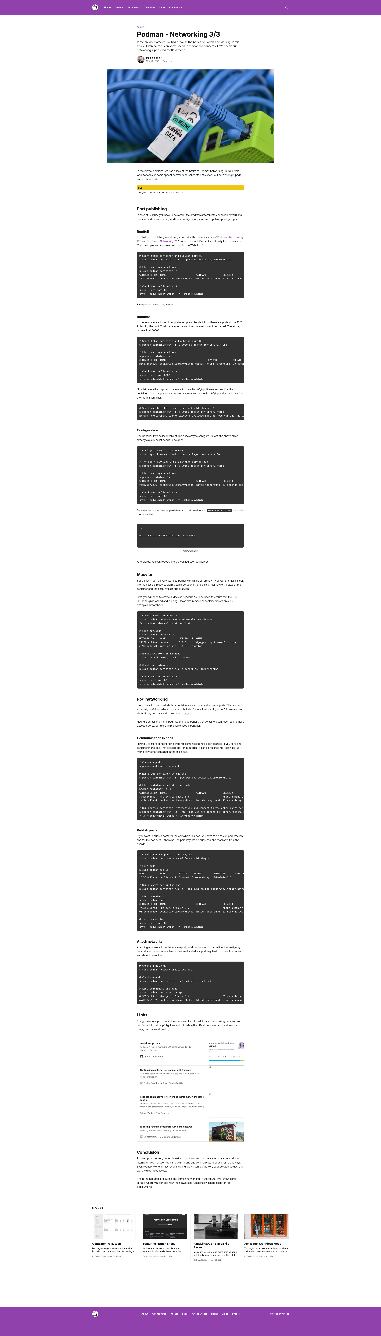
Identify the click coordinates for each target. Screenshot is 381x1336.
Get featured (159, 1313)
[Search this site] (286, 7)
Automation (134, 7)
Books (214, 1313)
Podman (141, 27)
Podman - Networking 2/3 (163, 241)
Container (150, 7)
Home (107, 7)
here (186, 713)
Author (174, 1313)
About (145, 1313)
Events (236, 1313)
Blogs (225, 1313)
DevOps (119, 7)
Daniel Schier (153, 57)
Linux (162, 7)
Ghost (285, 1313)
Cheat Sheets (199, 1313)
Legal (185, 1313)
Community (175, 7)
